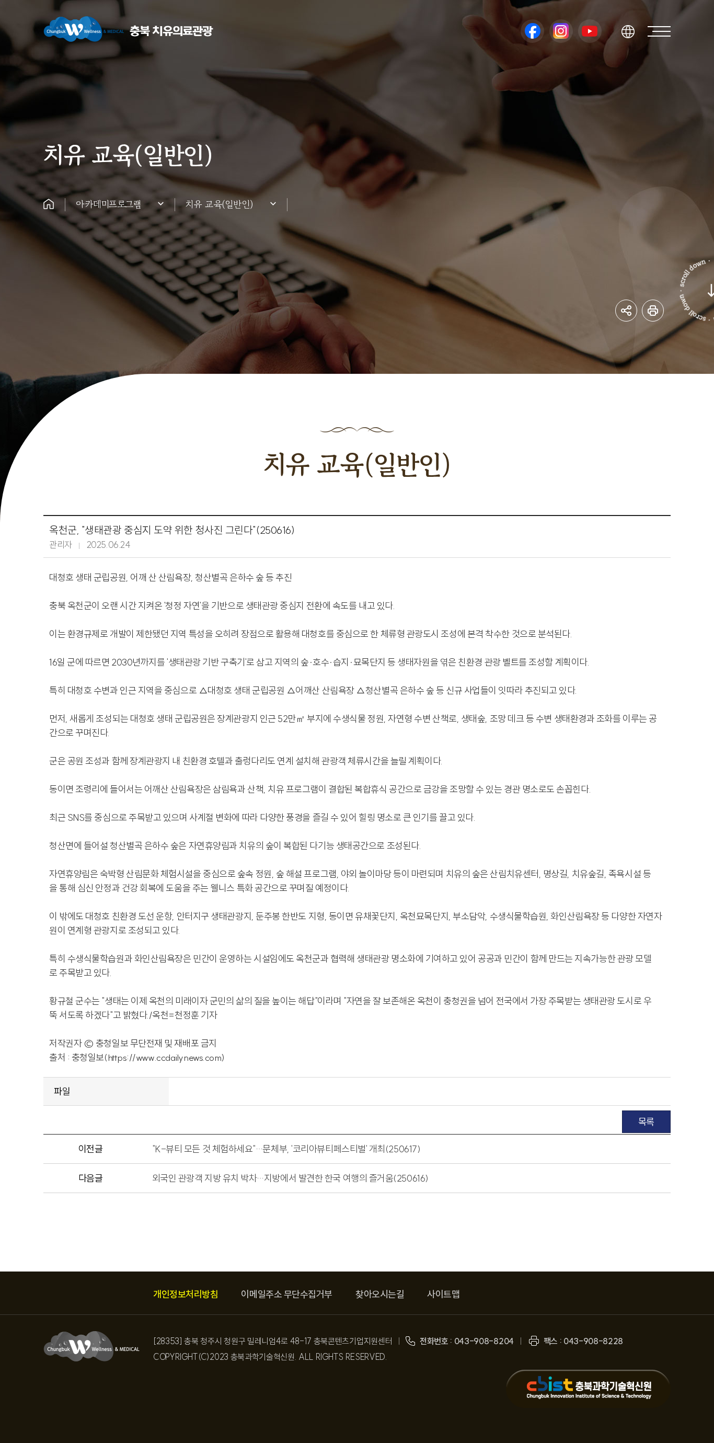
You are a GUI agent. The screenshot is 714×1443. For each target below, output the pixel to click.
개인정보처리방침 (185, 1294)
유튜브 (590, 31)
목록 (646, 1122)
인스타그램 (561, 31)
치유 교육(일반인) (220, 204)
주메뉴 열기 (659, 31)
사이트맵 (443, 1294)
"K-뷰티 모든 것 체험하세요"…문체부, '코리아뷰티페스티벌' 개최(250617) (286, 1149)
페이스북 (532, 31)
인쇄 (653, 311)
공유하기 (626, 311)
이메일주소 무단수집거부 (286, 1294)
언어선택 (628, 31)
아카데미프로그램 (108, 204)
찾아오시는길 (379, 1294)
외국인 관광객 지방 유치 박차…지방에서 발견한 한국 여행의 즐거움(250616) (290, 1178)
